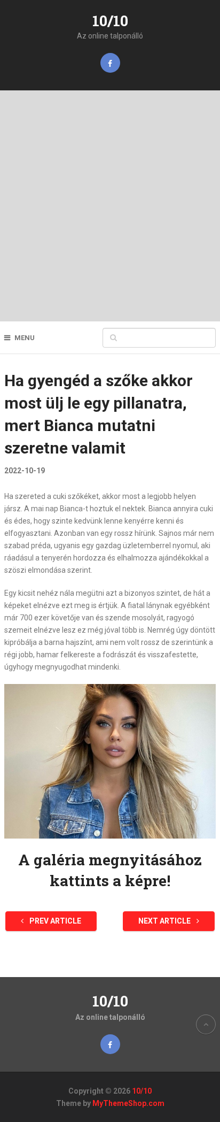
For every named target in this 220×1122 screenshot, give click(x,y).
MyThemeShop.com (128, 1103)
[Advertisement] (110, 206)
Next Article (165, 921)
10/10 (110, 20)
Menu (24, 338)
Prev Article (54, 921)
